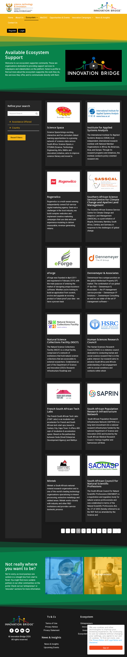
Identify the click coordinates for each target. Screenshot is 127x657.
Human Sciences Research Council (103, 341)
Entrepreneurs (86, 623)
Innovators (86, 627)
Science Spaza (55, 127)
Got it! (106, 647)
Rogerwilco (53, 197)
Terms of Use (51, 623)
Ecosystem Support (86, 634)
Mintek (51, 481)
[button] (23, 122)
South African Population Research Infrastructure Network (102, 411)
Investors (86, 630)
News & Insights (51, 644)
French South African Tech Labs (63, 410)
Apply (36, 113)
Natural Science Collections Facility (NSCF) (63, 341)
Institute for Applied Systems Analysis (99, 129)
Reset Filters (16, 138)
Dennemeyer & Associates (103, 273)
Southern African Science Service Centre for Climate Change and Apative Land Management (103, 201)
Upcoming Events (51, 647)
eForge (51, 273)
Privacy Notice (98, 640)
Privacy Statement (51, 630)
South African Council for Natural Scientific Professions (102, 483)
